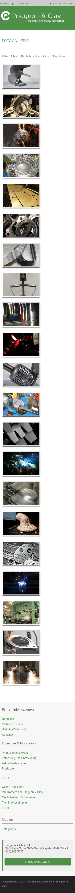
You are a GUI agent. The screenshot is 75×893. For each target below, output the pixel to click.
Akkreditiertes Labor (14, 763)
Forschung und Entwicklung (19, 758)
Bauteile (26, 56)
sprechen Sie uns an (38, 862)
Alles (14, 56)
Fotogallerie (9, 829)
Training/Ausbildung (14, 802)
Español (62, 4)
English (53, 4)
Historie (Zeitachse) (14, 729)
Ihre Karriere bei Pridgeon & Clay (22, 792)
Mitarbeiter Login (7, 4)
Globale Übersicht (13, 724)
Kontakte (7, 734)
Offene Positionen (13, 786)
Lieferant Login (23, 4)
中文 (70, 4)
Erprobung (59, 56)
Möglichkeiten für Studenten (19, 797)
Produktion (42, 56)
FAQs (5, 807)
